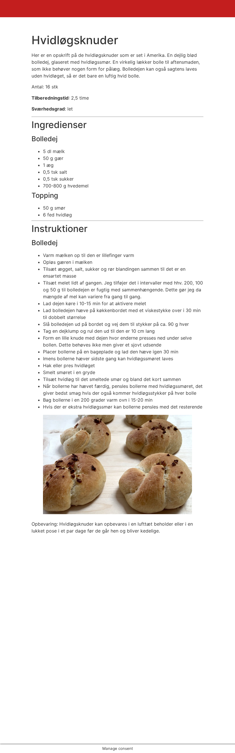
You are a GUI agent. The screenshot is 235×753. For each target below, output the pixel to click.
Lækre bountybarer (32, 680)
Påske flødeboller (30, 666)
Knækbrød (22, 673)
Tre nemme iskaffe (31, 687)
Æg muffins (23, 659)
